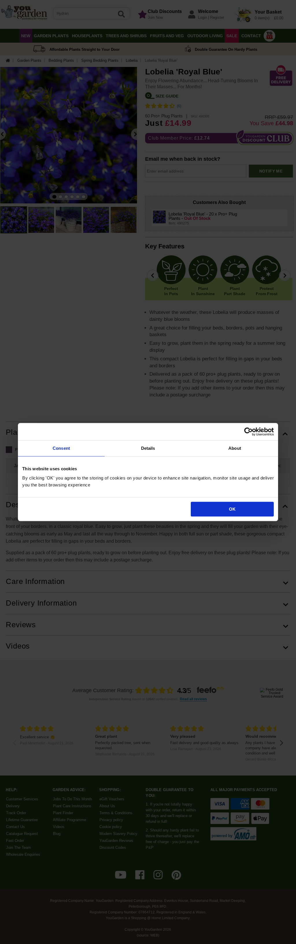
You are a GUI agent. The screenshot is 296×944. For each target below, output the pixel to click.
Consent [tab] (61, 448)
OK (232, 509)
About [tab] (234, 448)
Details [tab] (148, 448)
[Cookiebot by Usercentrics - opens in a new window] (248, 431)
